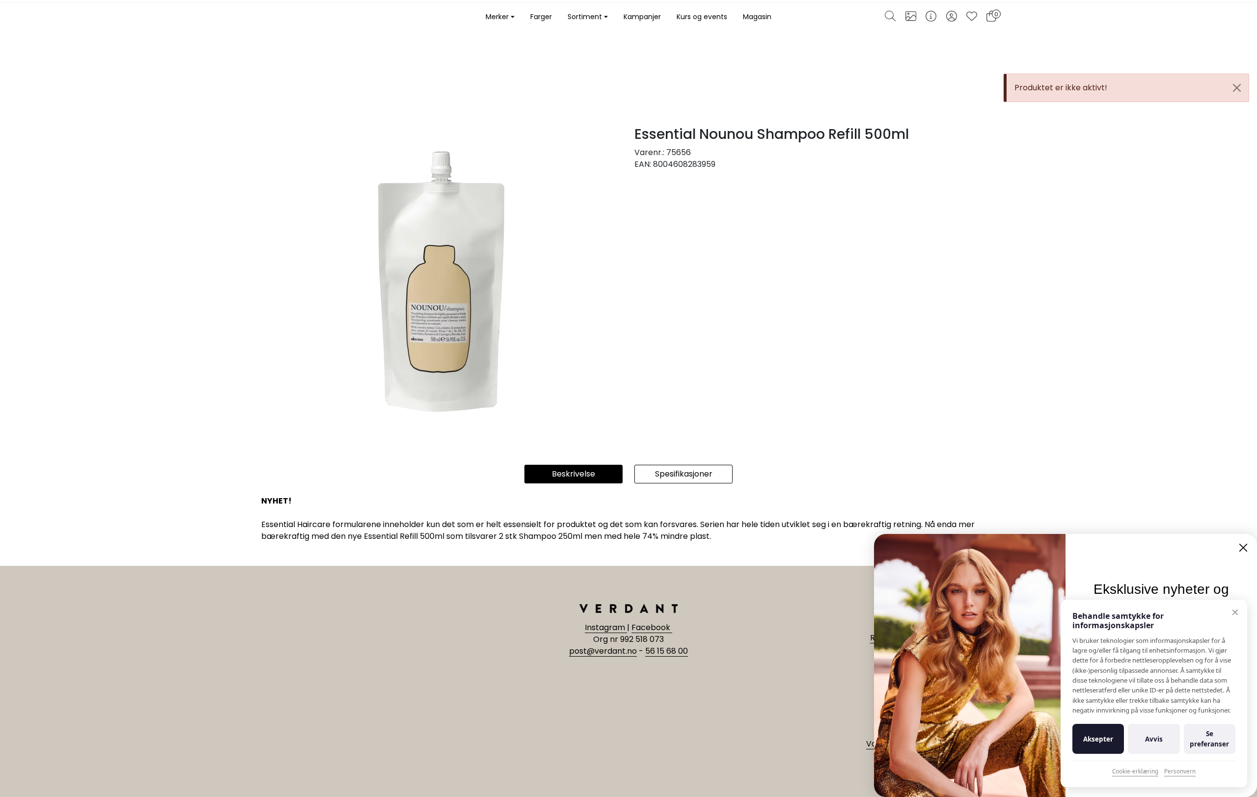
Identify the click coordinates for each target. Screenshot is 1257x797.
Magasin (757, 17)
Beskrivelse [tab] (573, 473)
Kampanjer (642, 17)
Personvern (1180, 771)
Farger (541, 17)
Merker (497, 17)
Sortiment (585, 17)
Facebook (651, 627)
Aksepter (1098, 739)
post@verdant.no (603, 651)
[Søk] (890, 17)
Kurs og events (702, 17)
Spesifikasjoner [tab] (683, 473)
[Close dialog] (1243, 548)
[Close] (1237, 88)
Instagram (606, 627)
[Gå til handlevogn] (991, 17)
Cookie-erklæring (1135, 771)
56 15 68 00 (666, 651)
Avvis (1154, 739)
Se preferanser (1209, 738)
